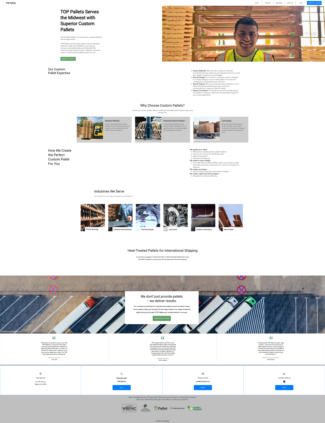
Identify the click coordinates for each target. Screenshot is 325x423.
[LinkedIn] (284, 382)
